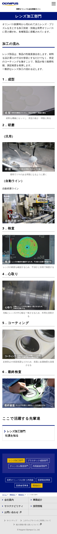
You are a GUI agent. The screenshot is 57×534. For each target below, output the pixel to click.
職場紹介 (37, 485)
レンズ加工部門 (16, 460)
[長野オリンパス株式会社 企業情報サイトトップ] (10, 4)
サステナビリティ (13, 506)
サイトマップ (12, 520)
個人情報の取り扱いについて (27, 524)
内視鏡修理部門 (40, 466)
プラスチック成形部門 (38, 460)
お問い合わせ (11, 512)
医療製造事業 (44, 479)
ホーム (4, 495)
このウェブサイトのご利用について (37, 520)
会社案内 (9, 499)
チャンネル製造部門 (19, 466)
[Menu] (53, 4)
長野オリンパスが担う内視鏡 (20, 479)
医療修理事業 (22, 485)
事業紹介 (12, 495)
